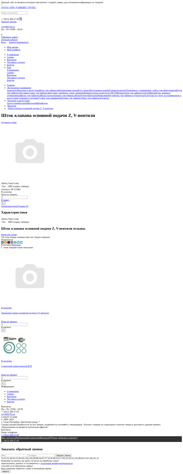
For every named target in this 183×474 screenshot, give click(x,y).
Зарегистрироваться (18, 42)
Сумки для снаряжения (50, 98)
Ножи (78, 95)
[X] (8, 242)
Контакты (11, 60)
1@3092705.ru (8, 27)
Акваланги (12, 90)
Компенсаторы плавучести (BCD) (100, 93)
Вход (3, 42)
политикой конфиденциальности (57, 463)
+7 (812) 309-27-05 (10, 435)
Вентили (31, 103)
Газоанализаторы (117, 90)
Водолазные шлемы (99, 90)
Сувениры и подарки (28, 98)
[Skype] (18, 242)
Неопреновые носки (68, 90)
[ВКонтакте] (2, 242)
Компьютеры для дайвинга (130, 93)
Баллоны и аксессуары (29, 90)
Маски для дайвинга (30, 95)
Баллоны (23, 103)
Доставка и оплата (16, 62)
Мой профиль (13, 50)
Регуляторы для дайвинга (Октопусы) (126, 95)
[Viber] (12, 242)
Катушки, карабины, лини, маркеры (66, 93)
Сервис (10, 57)
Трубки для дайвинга (71, 98)
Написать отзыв (9, 234)
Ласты (146, 93)
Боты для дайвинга (49, 90)
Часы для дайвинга (91, 98)
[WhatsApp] (15, 242)
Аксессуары (13, 103)
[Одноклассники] (5, 242)
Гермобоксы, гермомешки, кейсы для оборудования (151, 90)
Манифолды (42, 103)
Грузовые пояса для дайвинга (34, 93)
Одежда (84, 95)
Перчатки (93, 95)
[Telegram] (21, 242)
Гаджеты (105, 98)
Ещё (9, 67)
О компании (13, 54)
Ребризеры (103, 95)
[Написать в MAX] (20, 19)
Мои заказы (12, 47)
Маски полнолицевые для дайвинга (57, 95)
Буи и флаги (84, 90)
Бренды (10, 65)
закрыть (5, 471)
